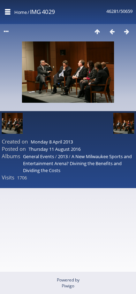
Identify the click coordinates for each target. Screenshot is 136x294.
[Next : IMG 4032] (126, 32)
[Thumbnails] (97, 32)
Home (20, 12)
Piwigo (68, 286)
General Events (38, 156)
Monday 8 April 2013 (52, 142)
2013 (63, 156)
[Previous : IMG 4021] (112, 32)
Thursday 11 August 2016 (55, 149)
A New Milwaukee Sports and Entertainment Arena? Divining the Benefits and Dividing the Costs (77, 163)
